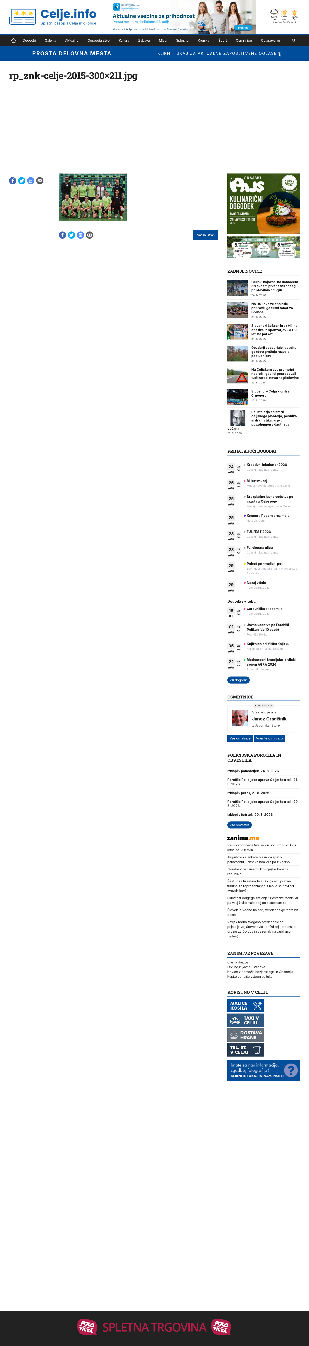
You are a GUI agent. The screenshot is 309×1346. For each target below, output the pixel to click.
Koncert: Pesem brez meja (268, 516)
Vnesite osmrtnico (269, 738)
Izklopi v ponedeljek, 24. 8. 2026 (253, 771)
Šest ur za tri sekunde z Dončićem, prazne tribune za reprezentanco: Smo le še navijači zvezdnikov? (260, 886)
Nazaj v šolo (256, 583)
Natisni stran (206, 235)
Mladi (163, 40)
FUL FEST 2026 (259, 532)
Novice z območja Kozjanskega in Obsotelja (260, 972)
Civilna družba (238, 962)
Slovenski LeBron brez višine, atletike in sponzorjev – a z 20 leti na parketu (275, 330)
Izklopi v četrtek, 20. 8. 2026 (250, 814)
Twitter (21, 180)
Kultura (124, 40)
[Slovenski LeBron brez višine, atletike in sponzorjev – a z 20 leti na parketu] (237, 332)
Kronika (203, 40)
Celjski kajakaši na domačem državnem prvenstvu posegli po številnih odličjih (274, 286)
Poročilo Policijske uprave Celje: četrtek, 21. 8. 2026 (262, 782)
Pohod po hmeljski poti (265, 564)
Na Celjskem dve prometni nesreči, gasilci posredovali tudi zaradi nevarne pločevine (275, 374)
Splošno (182, 40)
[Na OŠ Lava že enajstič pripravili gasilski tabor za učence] (237, 310)
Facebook (12, 180)
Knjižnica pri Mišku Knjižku (268, 644)
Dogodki (29, 40)
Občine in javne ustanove (246, 967)
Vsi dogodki (238, 680)
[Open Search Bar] (294, 40)
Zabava (144, 40)
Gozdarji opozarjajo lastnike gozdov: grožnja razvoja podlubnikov (274, 352)
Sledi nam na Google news (30, 180)
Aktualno (71, 40)
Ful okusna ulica (260, 547)
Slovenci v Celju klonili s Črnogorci (270, 393)
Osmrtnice (244, 40)
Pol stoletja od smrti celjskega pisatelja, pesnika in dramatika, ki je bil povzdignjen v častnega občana (262, 420)
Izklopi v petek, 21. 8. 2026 (248, 793)
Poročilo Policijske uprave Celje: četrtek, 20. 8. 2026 (263, 804)
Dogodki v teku (241, 601)
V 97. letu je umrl (265, 712)
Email (39, 180)
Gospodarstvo (99, 40)
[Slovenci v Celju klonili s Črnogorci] (237, 397)
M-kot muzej (257, 481)
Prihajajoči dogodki (251, 451)
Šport (222, 40)
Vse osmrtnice (240, 738)
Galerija (50, 40)
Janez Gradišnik (269, 719)
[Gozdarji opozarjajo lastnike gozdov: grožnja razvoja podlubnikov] (237, 353)
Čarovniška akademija (265, 609)
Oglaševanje (270, 40)
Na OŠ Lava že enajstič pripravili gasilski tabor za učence (272, 308)
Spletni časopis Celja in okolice (13, 40)
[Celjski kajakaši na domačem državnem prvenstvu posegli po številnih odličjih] (237, 288)
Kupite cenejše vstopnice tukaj (250, 976)
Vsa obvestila (240, 825)
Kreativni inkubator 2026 (267, 465)
